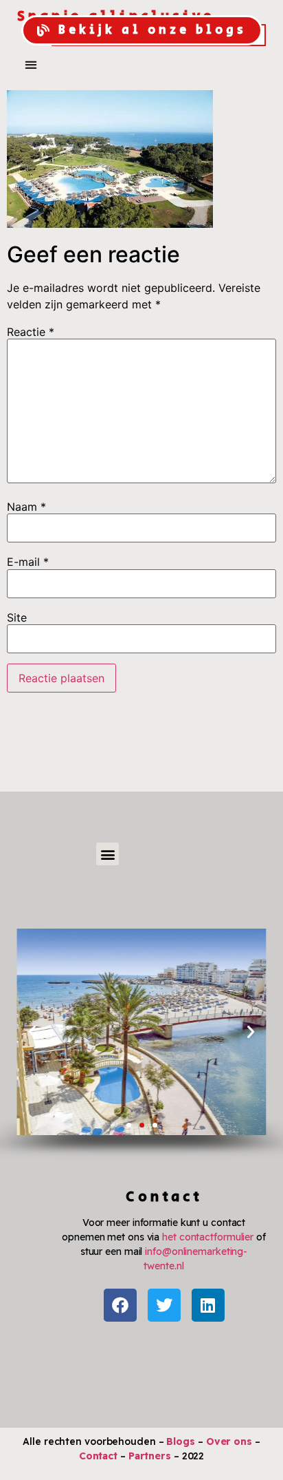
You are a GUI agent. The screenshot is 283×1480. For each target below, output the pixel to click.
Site (17, 617)
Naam (26, 506)
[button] (30, 64)
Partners (149, 1456)
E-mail (28, 561)
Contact (98, 1456)
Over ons (229, 1441)
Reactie (30, 331)
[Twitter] (164, 1305)
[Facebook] (120, 1305)
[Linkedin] (208, 1305)
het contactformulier (207, 1237)
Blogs (180, 1441)
